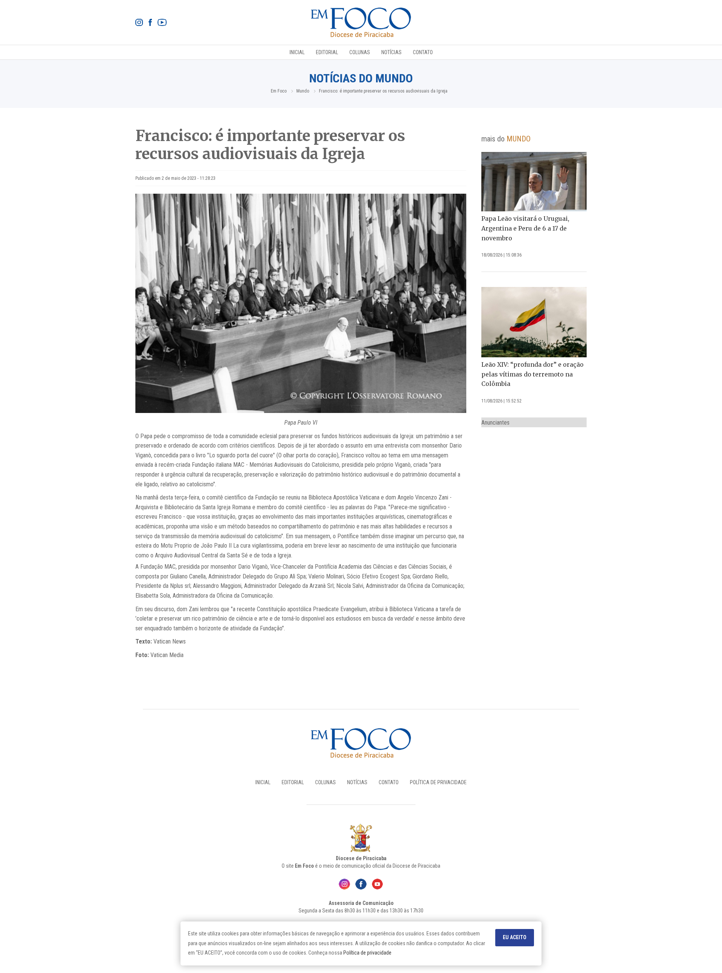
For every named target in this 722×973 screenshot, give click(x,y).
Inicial (297, 52)
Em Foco (279, 91)
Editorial (327, 52)
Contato (423, 52)
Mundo (302, 91)
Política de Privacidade (438, 782)
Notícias (391, 52)
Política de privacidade (367, 953)
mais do (506, 138)
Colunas (359, 52)
